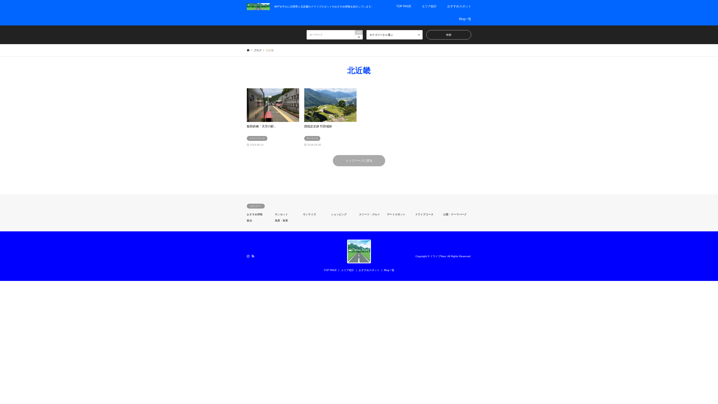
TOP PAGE (403, 6)
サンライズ (309, 214)
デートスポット (396, 214)
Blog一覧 (465, 19)
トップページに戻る (359, 160)
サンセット (281, 214)
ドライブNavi (438, 256)
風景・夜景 (281, 220)
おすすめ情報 (255, 214)
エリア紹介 (429, 6)
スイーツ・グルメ (369, 214)
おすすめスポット (459, 6)
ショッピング (339, 214)
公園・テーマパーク (455, 214)
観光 (249, 220)
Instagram (248, 256)
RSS (253, 256)
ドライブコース (424, 214)
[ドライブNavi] (258, 6)
